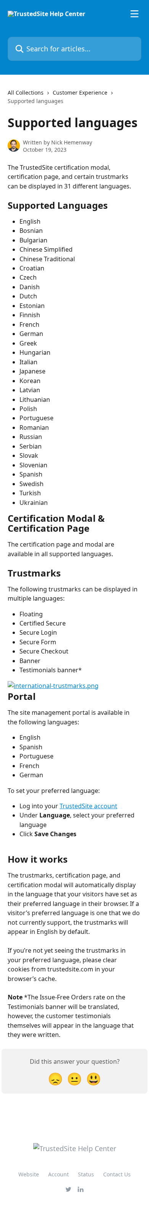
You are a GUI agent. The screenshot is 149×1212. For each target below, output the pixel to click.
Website (28, 1174)
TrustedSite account (88, 806)
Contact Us (117, 1174)
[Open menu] (134, 13)
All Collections (26, 92)
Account (58, 1174)
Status (86, 1174)
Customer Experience (80, 92)
